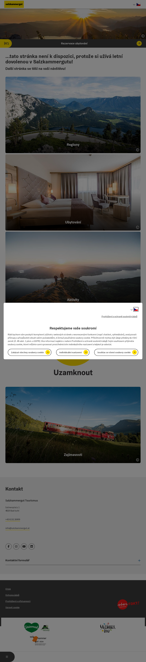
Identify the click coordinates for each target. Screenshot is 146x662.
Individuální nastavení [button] (70, 352)
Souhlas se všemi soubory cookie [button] (114, 352)
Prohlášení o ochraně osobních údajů (119, 316)
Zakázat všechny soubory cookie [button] (27, 352)
